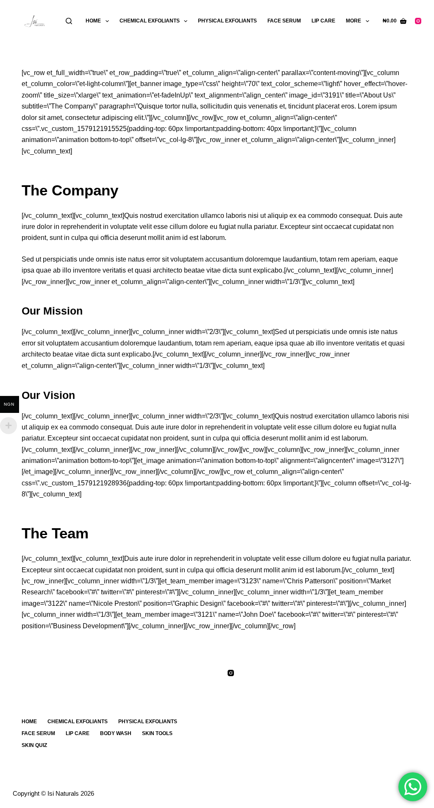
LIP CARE (323, 21)
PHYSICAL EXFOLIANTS (227, 21)
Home (93, 21)
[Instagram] (418, 21)
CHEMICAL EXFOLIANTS (150, 21)
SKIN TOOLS (157, 733)
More (353, 21)
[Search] (69, 21)
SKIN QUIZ (34, 745)
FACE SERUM (284, 21)
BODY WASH (115, 733)
